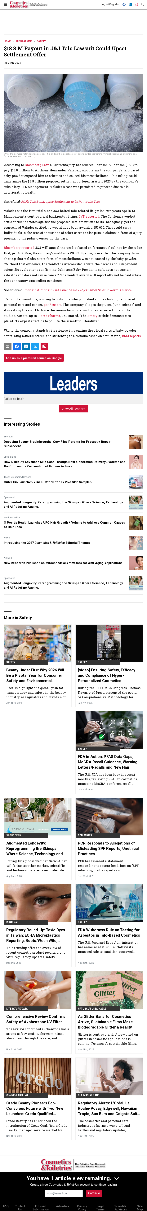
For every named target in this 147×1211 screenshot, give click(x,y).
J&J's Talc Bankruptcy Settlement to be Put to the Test (60, 201)
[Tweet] (35, 346)
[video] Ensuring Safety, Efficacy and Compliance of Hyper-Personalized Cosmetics (106, 675)
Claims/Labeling (17, 1095)
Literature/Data (17, 1008)
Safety (41, 41)
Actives (8, 558)
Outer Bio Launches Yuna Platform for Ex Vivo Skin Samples (48, 482)
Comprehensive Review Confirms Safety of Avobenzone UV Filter (35, 1019)
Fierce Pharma (49, 316)
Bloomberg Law (36, 165)
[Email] (7, 346)
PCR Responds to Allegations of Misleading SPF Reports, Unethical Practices (108, 848)
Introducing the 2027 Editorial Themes (47, 543)
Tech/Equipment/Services (17, 477)
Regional (12, 922)
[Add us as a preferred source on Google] (44, 346)
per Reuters (52, 305)
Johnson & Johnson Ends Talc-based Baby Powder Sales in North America (77, 290)
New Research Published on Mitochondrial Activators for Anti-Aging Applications (63, 563)
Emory (92, 316)
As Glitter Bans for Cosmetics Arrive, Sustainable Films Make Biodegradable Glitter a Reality (105, 1021)
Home (7, 41)
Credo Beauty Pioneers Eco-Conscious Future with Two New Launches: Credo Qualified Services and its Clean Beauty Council (34, 1108)
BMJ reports (131, 336)
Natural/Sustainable (92, 1008)
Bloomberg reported (19, 248)
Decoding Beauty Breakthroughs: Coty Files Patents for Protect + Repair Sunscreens (57, 444)
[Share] (17, 346)
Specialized (10, 457)
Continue (94, 1193)
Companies (85, 835)
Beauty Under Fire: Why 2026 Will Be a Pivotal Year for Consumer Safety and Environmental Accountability (35, 675)
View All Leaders (73, 409)
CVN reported (88, 216)
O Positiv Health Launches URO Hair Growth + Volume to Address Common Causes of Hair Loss (64, 525)
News (7, 537)
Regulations (24, 41)
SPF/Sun (8, 436)
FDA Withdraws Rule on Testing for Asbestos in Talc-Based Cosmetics (109, 933)
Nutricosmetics (12, 517)
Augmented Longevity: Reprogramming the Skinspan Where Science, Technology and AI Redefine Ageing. (63, 504)
